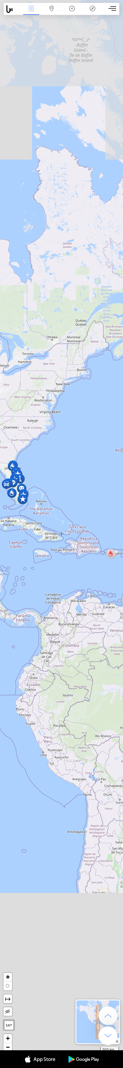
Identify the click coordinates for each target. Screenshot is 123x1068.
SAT (9, 1025)
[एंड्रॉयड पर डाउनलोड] (84, 1060)
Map (51, 12)
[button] (22, 499)
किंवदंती (92, 12)
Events (31, 12)
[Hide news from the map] (7, 1011)
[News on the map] (12, 9)
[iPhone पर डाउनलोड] (41, 1060)
